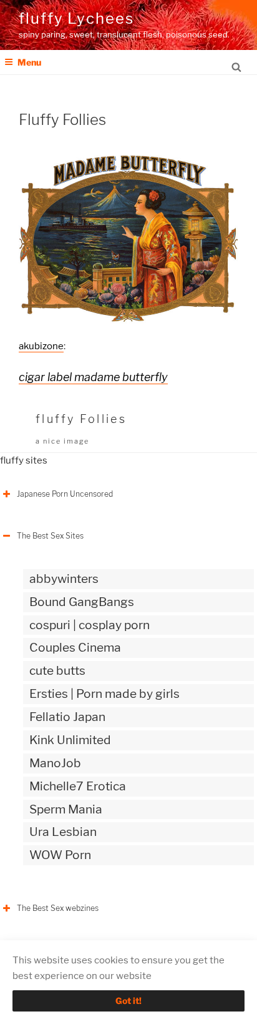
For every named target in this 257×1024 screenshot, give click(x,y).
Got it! (128, 1000)
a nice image (62, 441)
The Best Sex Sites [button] (50, 535)
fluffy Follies (81, 418)
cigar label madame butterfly (93, 377)
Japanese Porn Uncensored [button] (65, 494)
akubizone (41, 346)
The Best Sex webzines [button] (58, 908)
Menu (29, 62)
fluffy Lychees (76, 18)
